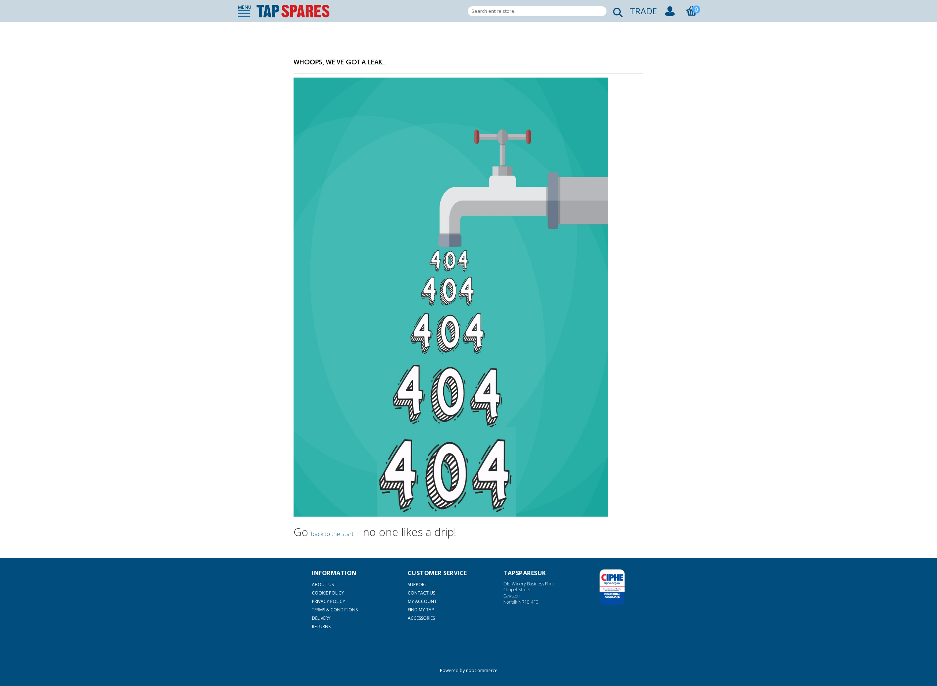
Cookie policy (328, 593)
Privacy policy (328, 601)
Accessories (421, 618)
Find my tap (421, 610)
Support (417, 584)
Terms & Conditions (335, 610)
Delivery (321, 618)
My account (422, 601)
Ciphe (612, 587)
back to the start (332, 534)
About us (323, 584)
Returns (321, 626)
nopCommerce (481, 670)
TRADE (643, 11)
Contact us (421, 593)
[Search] (615, 11)
